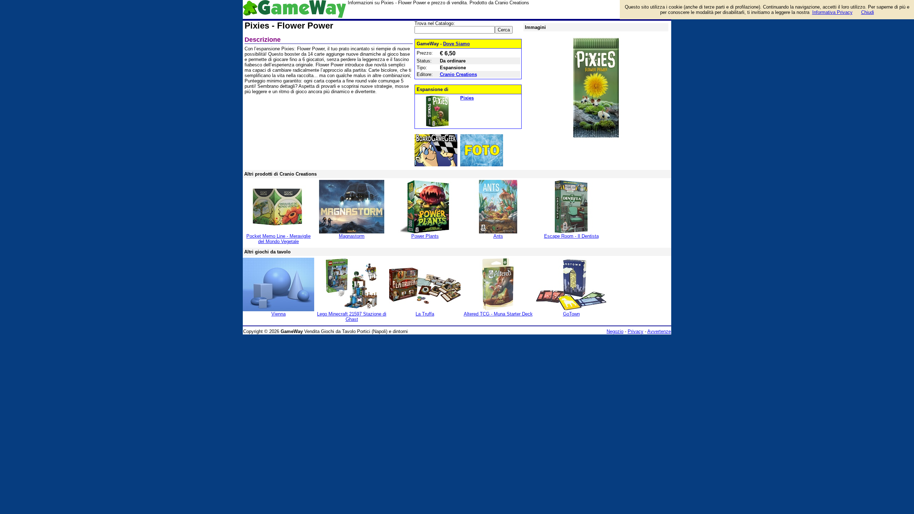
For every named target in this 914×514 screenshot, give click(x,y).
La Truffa (425, 314)
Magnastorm (352, 236)
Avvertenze (659, 331)
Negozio (615, 331)
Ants (498, 236)
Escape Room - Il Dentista (571, 236)
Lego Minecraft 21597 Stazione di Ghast (351, 316)
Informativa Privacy (832, 12)
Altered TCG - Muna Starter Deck (498, 314)
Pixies (467, 98)
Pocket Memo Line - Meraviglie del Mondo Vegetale (278, 238)
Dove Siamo (456, 43)
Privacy (635, 331)
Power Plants (425, 236)
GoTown (571, 314)
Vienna (278, 314)
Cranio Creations (458, 74)
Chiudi (867, 12)
